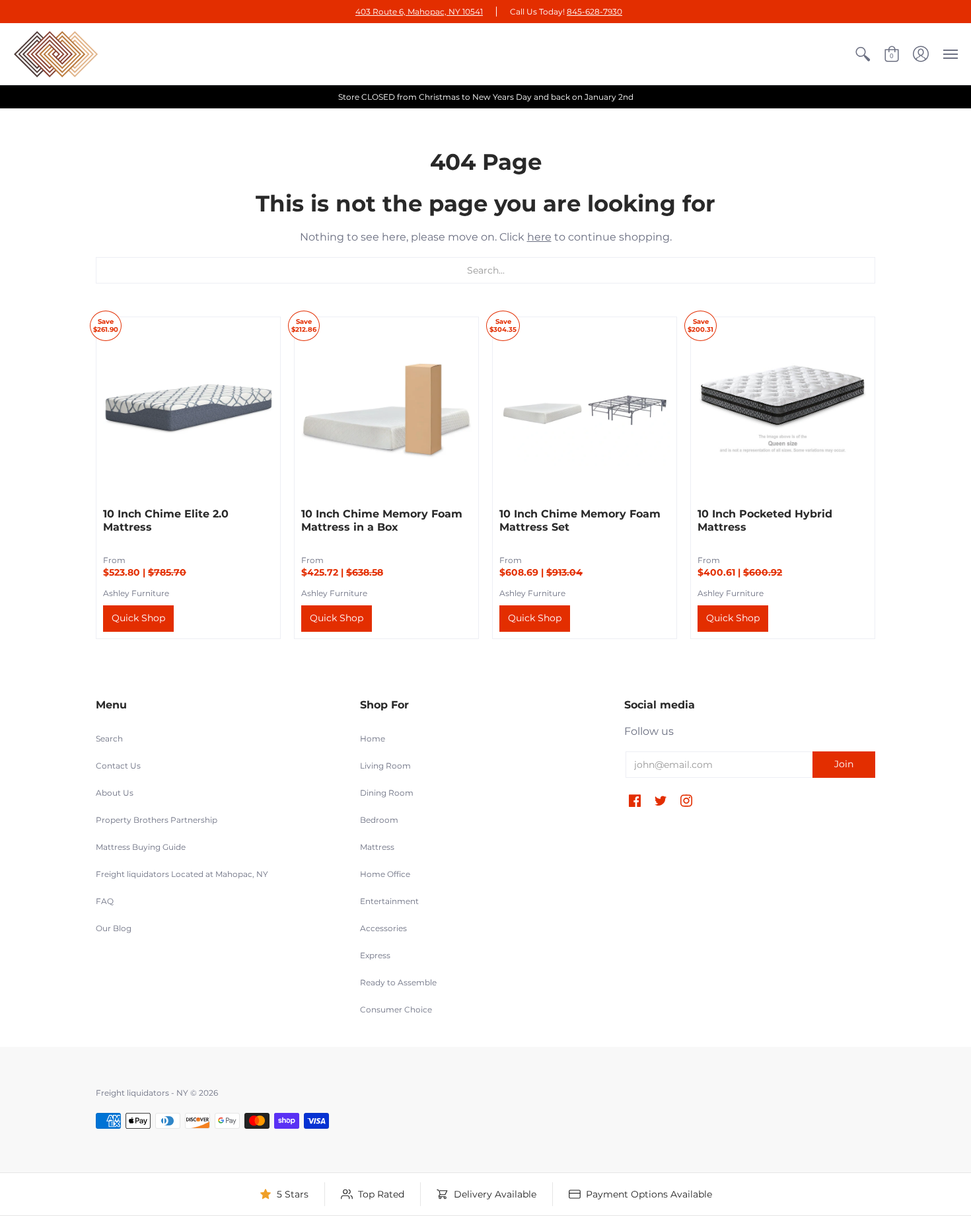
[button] (862, 54)
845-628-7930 (594, 12)
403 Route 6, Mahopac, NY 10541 (419, 12)
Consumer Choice (396, 1009)
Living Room (385, 766)
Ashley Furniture (136, 593)
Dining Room (387, 793)
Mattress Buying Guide (141, 847)
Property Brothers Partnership (156, 820)
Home (372, 738)
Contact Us (118, 766)
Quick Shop (138, 618)
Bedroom (379, 820)
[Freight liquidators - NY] (56, 54)
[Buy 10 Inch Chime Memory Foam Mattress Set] (584, 409)
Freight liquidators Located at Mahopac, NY (182, 874)
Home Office (385, 874)
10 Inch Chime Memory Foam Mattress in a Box (381, 520)
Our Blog (113, 928)
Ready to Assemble (398, 982)
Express (375, 955)
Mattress (377, 847)
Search (109, 738)
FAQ (105, 901)
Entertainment (389, 901)
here (539, 237)
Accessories (383, 928)
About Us (114, 793)
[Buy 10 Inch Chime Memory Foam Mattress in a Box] (386, 409)
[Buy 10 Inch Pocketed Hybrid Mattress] (783, 409)
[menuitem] (862, 54)
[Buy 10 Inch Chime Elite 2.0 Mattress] (188, 409)
